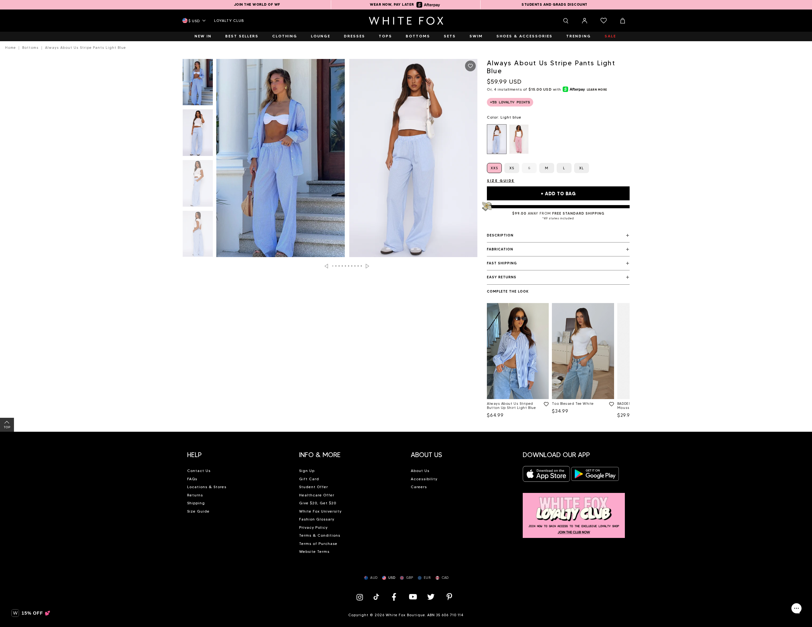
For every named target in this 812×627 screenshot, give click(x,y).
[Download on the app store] (546, 475)
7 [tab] (352, 266)
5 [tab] (345, 266)
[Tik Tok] (377, 597)
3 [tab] (339, 266)
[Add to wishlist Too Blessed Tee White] (610, 403)
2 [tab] (336, 266)
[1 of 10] (198, 84)
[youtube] (412, 597)
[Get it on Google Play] (595, 475)
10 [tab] (361, 266)
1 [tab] (333, 266)
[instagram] (361, 597)
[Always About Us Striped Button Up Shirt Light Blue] (518, 351)
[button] (558, 235)
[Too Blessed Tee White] (583, 351)
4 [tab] (342, 266)
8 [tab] (355, 266)
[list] (558, 139)
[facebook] (394, 597)
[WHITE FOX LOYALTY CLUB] (574, 511)
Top (7, 427)
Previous (326, 266)
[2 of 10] (198, 134)
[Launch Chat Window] (796, 608)
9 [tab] (358, 266)
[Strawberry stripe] (519, 139)
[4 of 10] (198, 236)
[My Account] (585, 21)
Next (367, 266)
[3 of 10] (198, 185)
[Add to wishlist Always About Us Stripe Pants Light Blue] (470, 66)
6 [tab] (349, 266)
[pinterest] (449, 597)
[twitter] (431, 597)
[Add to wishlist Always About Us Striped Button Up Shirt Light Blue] (545, 403)
